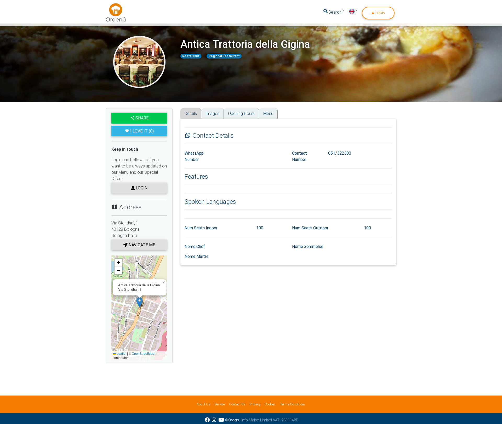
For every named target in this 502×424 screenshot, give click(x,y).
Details (191, 113)
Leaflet (121, 353)
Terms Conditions (293, 404)
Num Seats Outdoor (310, 227)
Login (380, 13)
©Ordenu (232, 420)
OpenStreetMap (143, 353)
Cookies (270, 404)
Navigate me (141, 244)
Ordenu (112, 6)
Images (212, 113)
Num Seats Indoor (201, 227)
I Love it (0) (142, 130)
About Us (203, 404)
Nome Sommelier (307, 246)
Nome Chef (195, 246)
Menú (268, 113)
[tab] (182, 110)
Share (141, 117)
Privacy (255, 404)
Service (219, 404)
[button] (139, 302)
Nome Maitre (196, 256)
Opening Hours (241, 113)
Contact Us (237, 404)
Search (334, 12)
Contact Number (299, 156)
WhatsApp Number (194, 156)
